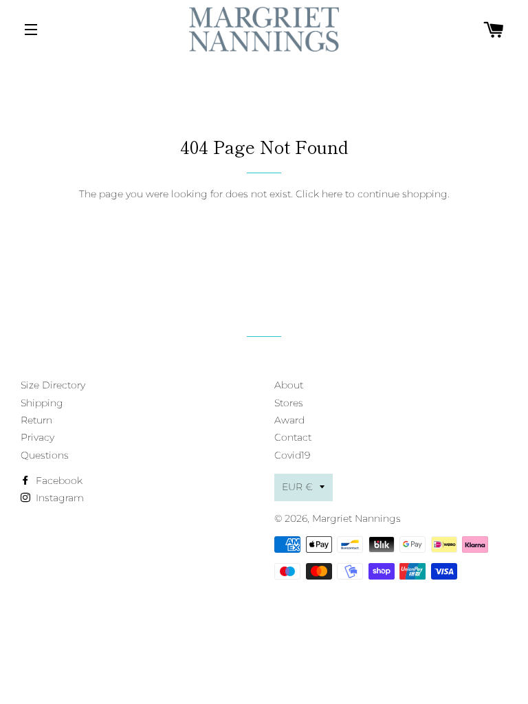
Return (36, 420)
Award (289, 420)
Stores (288, 403)
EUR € (297, 487)
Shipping (42, 403)
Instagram (58, 498)
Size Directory (53, 385)
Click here (319, 194)
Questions (45, 455)
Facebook (57, 480)
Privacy (37, 437)
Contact (292, 437)
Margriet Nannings (356, 518)
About (288, 385)
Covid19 (292, 455)
